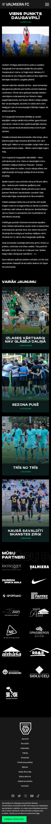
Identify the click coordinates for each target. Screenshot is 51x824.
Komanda (25, 757)
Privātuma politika (25, 762)
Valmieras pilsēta (25, 781)
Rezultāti (25, 743)
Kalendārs (25, 748)
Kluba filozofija (25, 772)
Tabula (25, 753)
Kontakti (25, 786)
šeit (38, 813)
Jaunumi (25, 739)
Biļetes (25, 767)
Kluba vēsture (25, 776)
